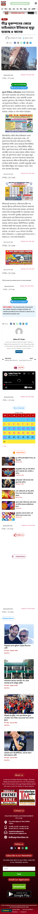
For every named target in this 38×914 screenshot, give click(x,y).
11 (9, 428)
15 (28, 428)
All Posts (19, 351)
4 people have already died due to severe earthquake (18, 280)
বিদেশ (6, 9)
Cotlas (27, 907)
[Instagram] (22, 848)
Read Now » (7, 653)
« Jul (4, 446)
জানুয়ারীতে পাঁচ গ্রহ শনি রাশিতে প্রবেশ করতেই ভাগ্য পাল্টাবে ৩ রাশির (25, 471)
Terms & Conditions (28, 909)
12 (14, 428)
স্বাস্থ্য (25, 9)
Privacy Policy (16, 909)
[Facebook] (11, 848)
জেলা (14, 9)
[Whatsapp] (26, 848)
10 (5, 428)
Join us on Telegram (20, 88)
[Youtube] (19, 848)
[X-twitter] (15, 848)
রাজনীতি (33, 9)
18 (9, 433)
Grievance (15, 912)
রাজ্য (10, 9)
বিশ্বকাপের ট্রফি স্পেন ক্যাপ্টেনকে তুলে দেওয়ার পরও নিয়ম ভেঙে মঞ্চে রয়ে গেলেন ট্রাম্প (19, 718)
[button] (15, 43)
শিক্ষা (21, 9)
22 (28, 433)
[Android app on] (11, 894)
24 (5, 437)
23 (33, 433)
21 (23, 433)
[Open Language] (10, 910)
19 (14, 433)
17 (4, 433)
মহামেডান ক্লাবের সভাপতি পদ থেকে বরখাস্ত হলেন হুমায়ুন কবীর (16, 682)
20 (19, 433)
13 (18, 428)
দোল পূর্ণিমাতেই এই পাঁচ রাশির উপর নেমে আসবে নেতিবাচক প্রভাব (25, 493)
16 (32, 428)
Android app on (21, 893)
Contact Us (23, 912)
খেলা (29, 9)
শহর (17, 9)
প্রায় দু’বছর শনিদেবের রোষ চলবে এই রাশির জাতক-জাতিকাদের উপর (26, 504)
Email (4, 866)
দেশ (2, 9)
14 (23, 428)
